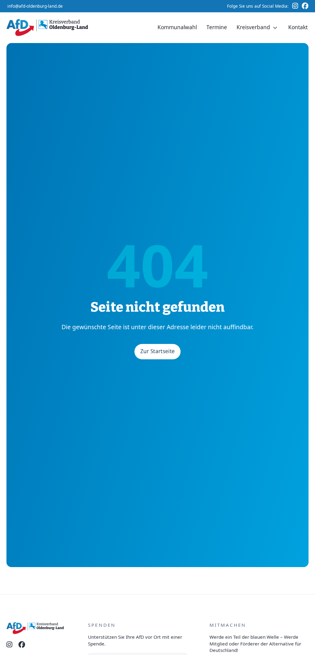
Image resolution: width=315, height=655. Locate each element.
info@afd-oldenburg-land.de (35, 6)
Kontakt (298, 27)
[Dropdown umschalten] (275, 28)
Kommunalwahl (177, 27)
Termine (216, 27)
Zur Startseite (157, 351)
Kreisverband (253, 27)
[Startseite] (48, 27)
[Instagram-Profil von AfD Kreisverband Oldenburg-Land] (9, 644)
